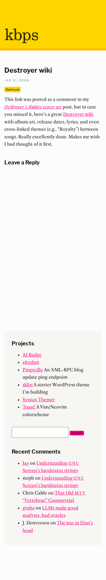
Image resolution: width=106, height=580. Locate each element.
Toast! (29, 407)
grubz (29, 508)
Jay (26, 463)
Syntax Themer (39, 399)
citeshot (31, 362)
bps (21, 35)
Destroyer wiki (78, 114)
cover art (33, 107)
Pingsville (33, 369)
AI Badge (32, 355)
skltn (28, 384)
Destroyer (13, 89)
